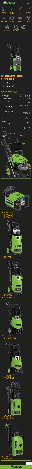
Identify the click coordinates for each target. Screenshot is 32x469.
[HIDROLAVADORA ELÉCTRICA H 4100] (16, 440)
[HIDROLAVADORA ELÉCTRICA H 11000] (16, 199)
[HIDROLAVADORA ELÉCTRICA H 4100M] (16, 400)
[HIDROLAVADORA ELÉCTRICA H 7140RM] (16, 319)
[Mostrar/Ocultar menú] (28, 3)
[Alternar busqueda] (22, 3)
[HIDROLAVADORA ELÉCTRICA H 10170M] (16, 239)
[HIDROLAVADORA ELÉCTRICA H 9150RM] (16, 279)
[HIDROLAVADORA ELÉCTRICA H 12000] (16, 158)
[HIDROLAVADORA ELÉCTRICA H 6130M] (16, 360)
